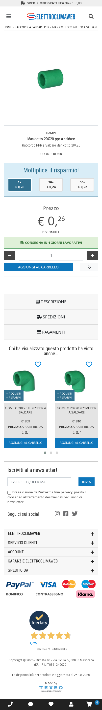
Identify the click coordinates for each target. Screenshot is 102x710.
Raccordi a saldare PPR (32, 27)
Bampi (51, 133)
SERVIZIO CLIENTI (22, 542)
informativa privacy (56, 492)
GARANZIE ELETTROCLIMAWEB (33, 561)
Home (8, 27)
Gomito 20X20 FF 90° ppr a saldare (25, 410)
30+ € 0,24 (51, 184)
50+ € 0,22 (82, 184)
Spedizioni (53, 317)
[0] (89, 704)
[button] (45, 452)
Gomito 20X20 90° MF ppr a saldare (76, 410)
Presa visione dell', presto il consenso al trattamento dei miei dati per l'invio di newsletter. (46, 497)
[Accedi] (51, 704)
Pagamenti (53, 332)
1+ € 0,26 (19, 184)
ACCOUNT (16, 552)
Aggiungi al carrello (38, 267)
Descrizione (53, 301)
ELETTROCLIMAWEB (24, 533)
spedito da (18, 570)
